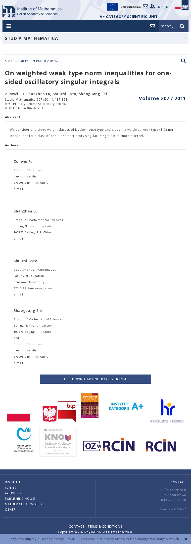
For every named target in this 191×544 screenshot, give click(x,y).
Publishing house (20, 499)
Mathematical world (23, 504)
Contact (178, 482)
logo (32, 11)
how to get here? (173, 508)
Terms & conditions (105, 526)
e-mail (18, 189)
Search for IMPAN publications (32, 60)
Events (10, 488)
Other (10, 509)
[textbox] (163, 129)
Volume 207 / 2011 (162, 98)
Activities (13, 493)
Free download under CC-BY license (95, 379)
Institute (13, 482)
